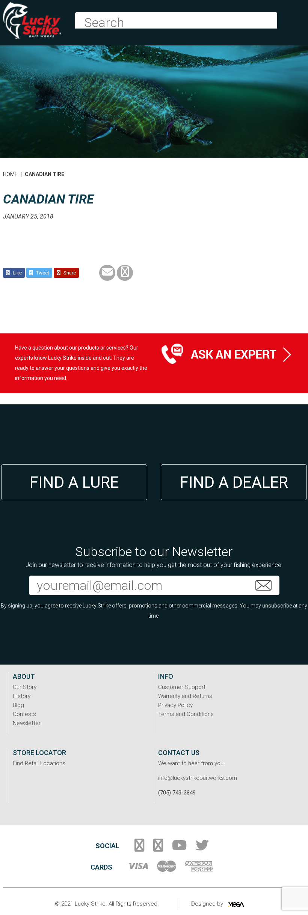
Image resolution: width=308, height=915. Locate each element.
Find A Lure (74, 482)
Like (17, 273)
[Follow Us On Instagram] (158, 848)
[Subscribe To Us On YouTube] (179, 848)
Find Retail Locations (39, 763)
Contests (24, 714)
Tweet (42, 273)
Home (10, 174)
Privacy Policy (175, 705)
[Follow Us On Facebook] (139, 848)
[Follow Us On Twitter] (202, 848)
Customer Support (181, 687)
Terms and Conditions (186, 714)
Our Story (24, 687)
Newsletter (27, 723)
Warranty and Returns (185, 696)
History (21, 696)
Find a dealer (234, 482)
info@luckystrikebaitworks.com (197, 778)
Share (69, 273)
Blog (18, 705)
